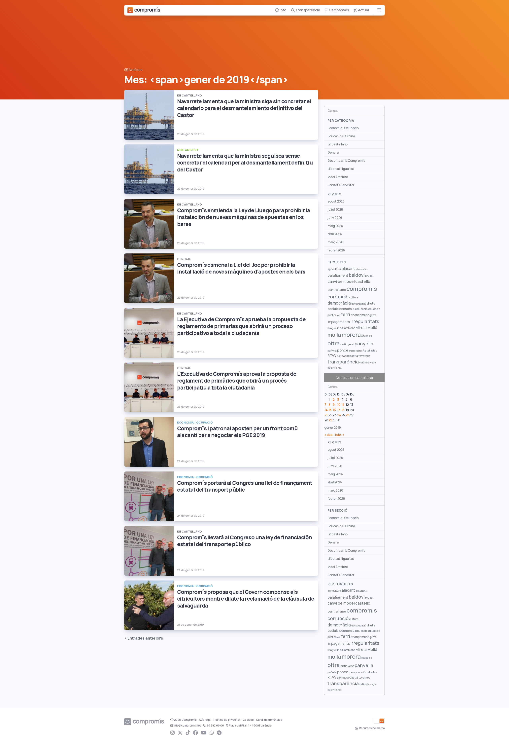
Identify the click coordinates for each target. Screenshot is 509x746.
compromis (362, 289)
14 (326, 410)
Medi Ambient (337, 177)
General (333, 152)
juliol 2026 (335, 209)
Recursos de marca (371, 728)
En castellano (337, 144)
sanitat (341, 356)
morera (351, 335)
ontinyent (347, 344)
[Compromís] (143, 10)
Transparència (307, 10)
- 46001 (250, 725)
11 (342, 405)
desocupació (358, 303)
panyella (364, 344)
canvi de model (341, 281)
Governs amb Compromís (346, 161)
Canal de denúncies (269, 720)
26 (348, 415)
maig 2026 (335, 226)
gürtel (373, 315)
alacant (348, 268)
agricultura (334, 269)
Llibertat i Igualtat (340, 169)
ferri (345, 314)
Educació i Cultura (341, 136)
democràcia (339, 303)
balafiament (337, 275)
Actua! (363, 10)
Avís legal (205, 720)
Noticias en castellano (354, 377)
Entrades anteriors (145, 638)
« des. (328, 435)
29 (330, 420)
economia (347, 309)
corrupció (338, 297)
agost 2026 (336, 201)
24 (339, 415)
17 (338, 410)
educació (361, 309)
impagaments (338, 321)
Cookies (248, 720)
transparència (343, 362)
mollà (334, 334)
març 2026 (335, 242)
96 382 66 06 (215, 725)
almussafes (361, 269)
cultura (353, 297)
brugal (369, 276)
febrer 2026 (336, 250)
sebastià (352, 356)
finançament (360, 315)
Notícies (135, 69)
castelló (362, 281)
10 (338, 405)
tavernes (364, 356)
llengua (332, 328)
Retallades (370, 350)
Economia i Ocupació (343, 128)
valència (364, 362)
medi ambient (346, 328)
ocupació (366, 336)
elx (338, 315)
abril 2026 (334, 234)
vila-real (337, 367)
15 (329, 410)
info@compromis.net (187, 725)
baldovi (357, 275)
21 (325, 415)
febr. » (339, 435)
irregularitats (364, 321)
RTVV (331, 355)
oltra (333, 343)
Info (282, 10)
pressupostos (355, 350)
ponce (342, 350)
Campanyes (338, 10)
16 (334, 410)
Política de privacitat (227, 720)
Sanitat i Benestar (340, 185)
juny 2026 (334, 218)
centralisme (336, 289)
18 (342, 410)
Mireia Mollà (366, 327)
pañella (332, 350)
